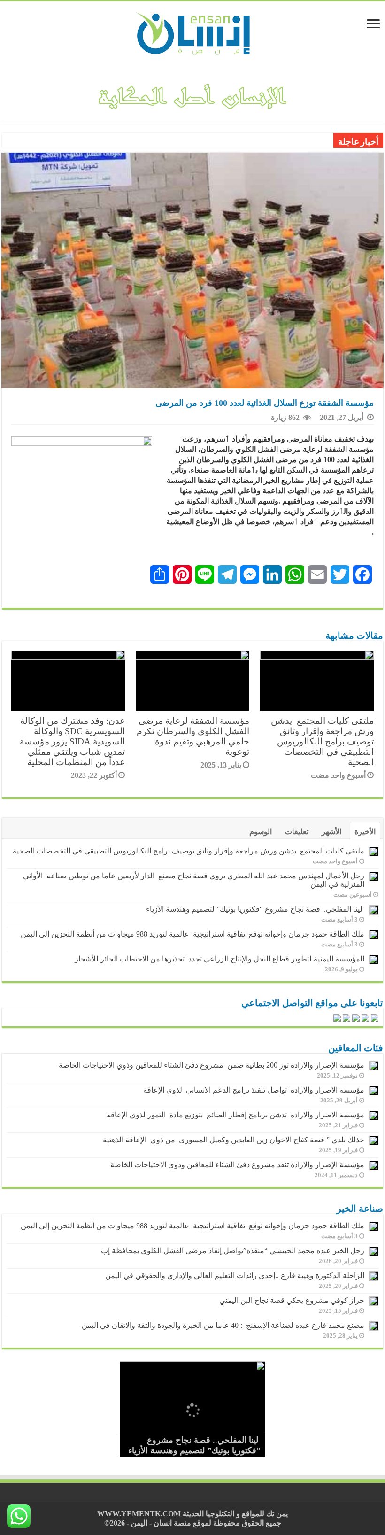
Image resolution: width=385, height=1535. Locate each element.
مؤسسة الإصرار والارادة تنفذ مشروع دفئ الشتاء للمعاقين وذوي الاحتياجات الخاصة (237, 1165)
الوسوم (260, 832)
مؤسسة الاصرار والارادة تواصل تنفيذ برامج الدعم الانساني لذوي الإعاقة (251, 1090)
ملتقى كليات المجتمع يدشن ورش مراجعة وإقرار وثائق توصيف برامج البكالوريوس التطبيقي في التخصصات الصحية (322, 741)
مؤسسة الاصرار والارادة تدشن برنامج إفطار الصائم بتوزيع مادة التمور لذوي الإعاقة (233, 1115)
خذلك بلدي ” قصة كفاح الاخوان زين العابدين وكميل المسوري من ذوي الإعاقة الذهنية (233, 1140)
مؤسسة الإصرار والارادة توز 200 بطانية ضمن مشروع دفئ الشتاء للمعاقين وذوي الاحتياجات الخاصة (211, 1065)
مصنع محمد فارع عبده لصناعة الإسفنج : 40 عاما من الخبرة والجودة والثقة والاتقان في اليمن (223, 1325)
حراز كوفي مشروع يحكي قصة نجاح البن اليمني (291, 1300)
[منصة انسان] (193, 32)
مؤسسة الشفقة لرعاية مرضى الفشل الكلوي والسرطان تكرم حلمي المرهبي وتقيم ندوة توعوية (193, 736)
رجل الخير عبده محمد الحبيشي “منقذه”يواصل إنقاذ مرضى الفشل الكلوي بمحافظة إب (232, 1251)
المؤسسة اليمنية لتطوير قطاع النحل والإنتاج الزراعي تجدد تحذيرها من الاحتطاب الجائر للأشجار (219, 959)
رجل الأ (319, 141)
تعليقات (296, 832)
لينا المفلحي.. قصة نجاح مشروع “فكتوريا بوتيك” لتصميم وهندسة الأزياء (255, 909)
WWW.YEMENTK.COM (139, 1514)
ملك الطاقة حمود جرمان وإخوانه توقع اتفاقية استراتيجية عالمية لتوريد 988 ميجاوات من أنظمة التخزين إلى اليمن (192, 934)
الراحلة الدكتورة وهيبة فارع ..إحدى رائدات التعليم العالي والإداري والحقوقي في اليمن (234, 1275)
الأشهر (331, 832)
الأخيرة (365, 832)
